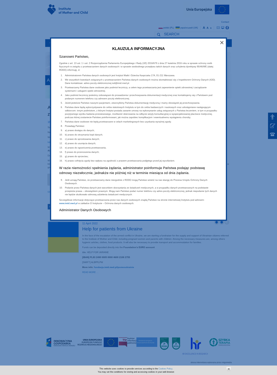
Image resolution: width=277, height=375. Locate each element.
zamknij (229, 369)
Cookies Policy (165, 368)
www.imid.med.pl (68, 203)
